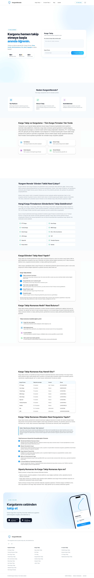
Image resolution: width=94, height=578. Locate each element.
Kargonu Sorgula (78, 52)
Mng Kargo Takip (11, 561)
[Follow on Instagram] (12, 544)
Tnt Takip (36, 554)
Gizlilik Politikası (68, 575)
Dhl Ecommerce (16, 47)
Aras (33, 45)
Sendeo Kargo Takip (39, 558)
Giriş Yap (79, 2)
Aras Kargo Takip (11, 554)
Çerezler (84, 575)
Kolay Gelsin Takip (38, 550)
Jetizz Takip (37, 563)
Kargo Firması (47, 50)
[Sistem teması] (85, 2)
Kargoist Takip (38, 561)
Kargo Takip (37, 2)
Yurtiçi (9, 47)
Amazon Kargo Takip (66, 552)
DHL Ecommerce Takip (12, 558)
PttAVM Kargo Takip (66, 550)
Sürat (25, 47)
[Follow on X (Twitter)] (9, 544)
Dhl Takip (36, 552)
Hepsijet (29, 47)
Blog (54, 2)
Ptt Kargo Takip (11, 550)
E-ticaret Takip (46, 2)
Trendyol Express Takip (12, 552)
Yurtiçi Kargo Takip (11, 556)
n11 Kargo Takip (65, 554)
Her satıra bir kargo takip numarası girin (52, 38)
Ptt (22, 47)
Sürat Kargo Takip (11, 565)
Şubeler (59, 2)
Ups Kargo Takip (11, 563)
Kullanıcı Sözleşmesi (77, 575)
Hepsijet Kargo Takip (12, 567)
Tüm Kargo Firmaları (12, 569)
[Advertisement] (47, 18)
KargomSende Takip (39, 556)
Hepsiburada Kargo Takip (67, 556)
